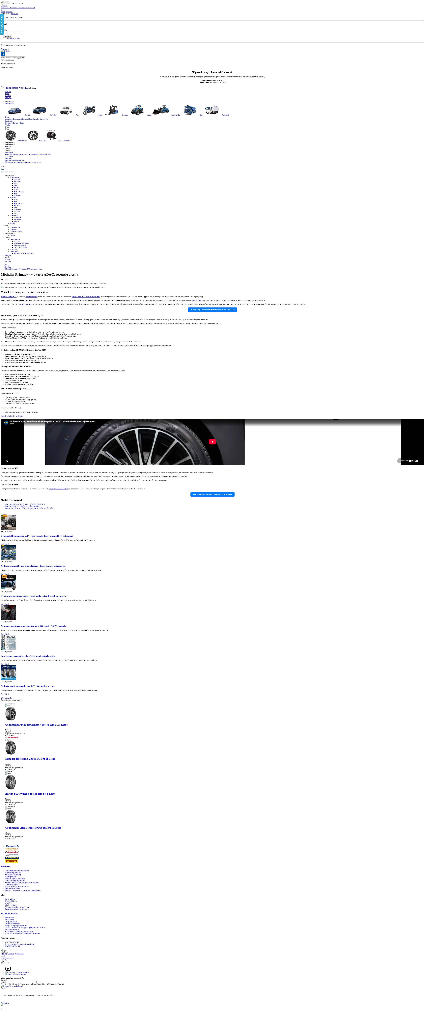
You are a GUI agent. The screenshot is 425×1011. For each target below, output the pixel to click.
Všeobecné (5, 866)
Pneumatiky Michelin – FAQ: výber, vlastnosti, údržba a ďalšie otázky (29, 508)
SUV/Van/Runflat (45, 154)
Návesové (9, 123)
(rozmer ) (86, 297)
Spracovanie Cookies (12, 888)
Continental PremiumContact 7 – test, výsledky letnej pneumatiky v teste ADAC (37, 536)
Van (77, 115)
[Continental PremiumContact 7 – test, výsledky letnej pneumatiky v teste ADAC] (8, 530)
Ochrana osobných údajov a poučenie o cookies (22, 882)
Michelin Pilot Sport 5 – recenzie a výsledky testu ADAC (25, 504)
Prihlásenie (14, 14)
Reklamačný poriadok (13, 873)
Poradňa (8, 92)
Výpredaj (4, 6)
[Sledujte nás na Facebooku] (15, 974)
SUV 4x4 (53, 115)
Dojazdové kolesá (63, 140)
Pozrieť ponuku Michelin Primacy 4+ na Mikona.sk (212, 494)
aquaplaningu (196, 300)
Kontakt (8, 96)
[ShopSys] (12, 986)
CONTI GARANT (12, 942)
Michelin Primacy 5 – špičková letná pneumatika (22, 506)
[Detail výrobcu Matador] (12, 852)
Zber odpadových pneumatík (15, 880)
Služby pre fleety (11, 905)
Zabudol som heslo (13, 38)
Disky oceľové (22, 140)
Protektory (9, 121)
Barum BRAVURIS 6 (30, 793)
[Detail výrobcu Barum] (12, 846)
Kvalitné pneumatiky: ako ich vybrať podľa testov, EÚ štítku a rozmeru (34, 596)
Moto (100, 115)
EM (201, 115)
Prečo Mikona (10, 899)
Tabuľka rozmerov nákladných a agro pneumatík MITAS (25, 927)
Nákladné (225, 115)
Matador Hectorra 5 (30, 758)
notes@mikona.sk (7, 958)
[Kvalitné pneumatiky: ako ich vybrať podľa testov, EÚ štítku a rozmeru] (8, 590)
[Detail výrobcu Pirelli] (11, 862)
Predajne (8, 98)
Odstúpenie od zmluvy (13, 875)
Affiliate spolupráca (12, 884)
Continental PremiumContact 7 (36, 724)
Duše (7, 117)
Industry (125, 115)
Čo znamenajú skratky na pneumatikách (19, 931)
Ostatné (8, 146)
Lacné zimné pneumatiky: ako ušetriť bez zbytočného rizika (28, 656)
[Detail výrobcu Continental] (12, 850)
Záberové (16, 123)
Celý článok (5, 544)
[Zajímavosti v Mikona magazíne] (17, 972)
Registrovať (5, 49)
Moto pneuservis (32, 154)
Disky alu (42, 140)
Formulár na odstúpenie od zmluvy (17, 909)
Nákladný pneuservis (18, 154)
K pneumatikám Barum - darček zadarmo (19, 944)
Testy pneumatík (11, 922)
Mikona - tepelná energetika (15, 878)
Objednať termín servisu (32, 162)
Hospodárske (175, 115)
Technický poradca (9, 913)
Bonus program (10, 877)
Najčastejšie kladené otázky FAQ (17, 886)
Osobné (27, 115)
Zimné (22, 123)
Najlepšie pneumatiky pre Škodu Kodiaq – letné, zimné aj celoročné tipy (33, 566)
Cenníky (8, 903)
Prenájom (8, 158)
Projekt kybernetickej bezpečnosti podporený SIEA (23, 890)
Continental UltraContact (33, 827)
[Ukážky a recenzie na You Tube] (8, 970)
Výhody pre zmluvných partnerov (17, 907)
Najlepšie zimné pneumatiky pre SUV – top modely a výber (28, 686)
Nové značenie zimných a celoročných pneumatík (22, 933)
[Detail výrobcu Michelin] (12, 855)
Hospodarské (17, 119)
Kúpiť (8, 731)
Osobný (8, 154)
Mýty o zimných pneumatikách (16, 926)
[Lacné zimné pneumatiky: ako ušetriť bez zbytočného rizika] (8, 650)
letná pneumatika (31, 297)
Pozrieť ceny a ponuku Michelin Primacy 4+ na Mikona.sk (213, 310)
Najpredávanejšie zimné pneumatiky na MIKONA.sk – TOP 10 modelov (34, 626)
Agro (149, 115)
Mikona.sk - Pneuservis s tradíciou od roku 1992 (18, 8)
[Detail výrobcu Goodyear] (12, 858)
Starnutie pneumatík (12, 929)
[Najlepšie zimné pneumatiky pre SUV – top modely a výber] (8, 680)
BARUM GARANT (12, 946)
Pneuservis (9, 152)
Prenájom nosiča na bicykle (14, 160)
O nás (7, 94)
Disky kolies (9, 920)
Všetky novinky (6, 698)
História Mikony (11, 901)
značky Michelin (26, 304)
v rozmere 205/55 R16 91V (58, 489)
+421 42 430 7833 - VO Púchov (16, 88)
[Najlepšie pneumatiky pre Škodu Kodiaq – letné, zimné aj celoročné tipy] (8, 560)
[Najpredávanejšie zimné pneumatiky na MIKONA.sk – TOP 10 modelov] (8, 620)
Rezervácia (5, 1003)
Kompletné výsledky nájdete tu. (12, 416)
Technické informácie (12, 924)
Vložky (8, 125)
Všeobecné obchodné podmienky (17, 871)
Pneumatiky (9, 103)
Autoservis (9, 156)
